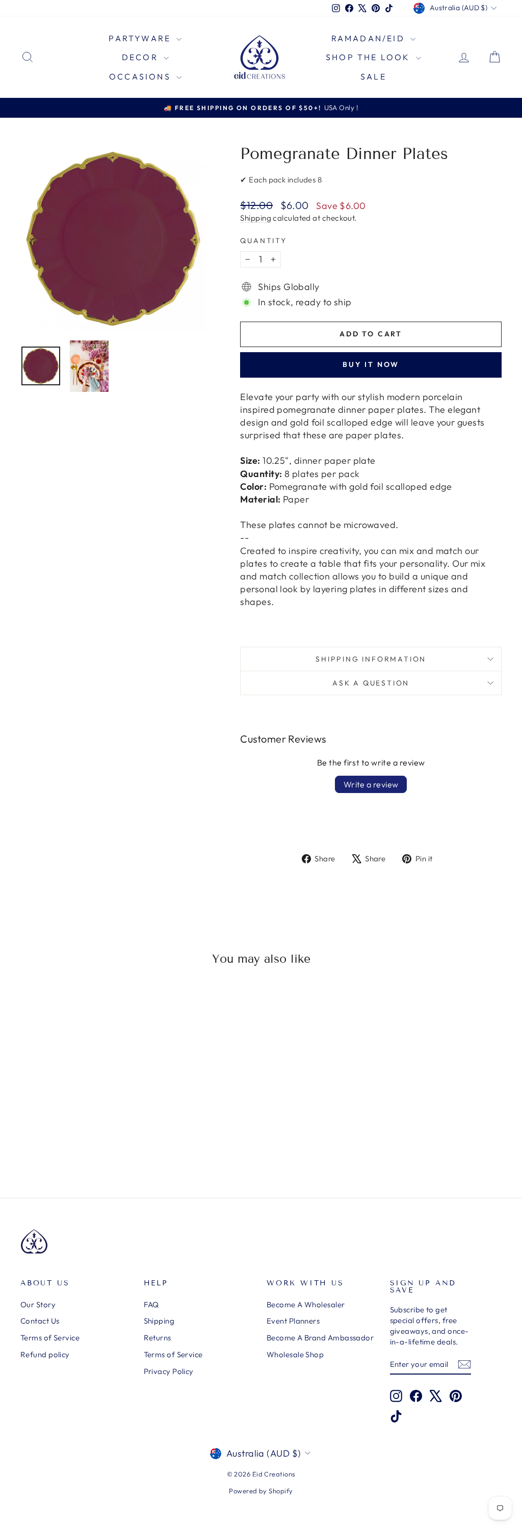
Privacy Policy (169, 1371)
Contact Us (40, 1321)
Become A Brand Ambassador (320, 1337)
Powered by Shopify (261, 1491)
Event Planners (293, 1321)
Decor (141, 57)
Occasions (141, 76)
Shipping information (371, 659)
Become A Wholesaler (306, 1304)
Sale (373, 76)
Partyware (141, 38)
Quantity (263, 240)
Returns (157, 1337)
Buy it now (371, 364)
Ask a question (370, 683)
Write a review (371, 784)
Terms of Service (50, 1337)
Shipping (255, 218)
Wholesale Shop (295, 1354)
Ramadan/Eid (369, 38)
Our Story (38, 1304)
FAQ (151, 1304)
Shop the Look (369, 57)
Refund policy (45, 1354)
